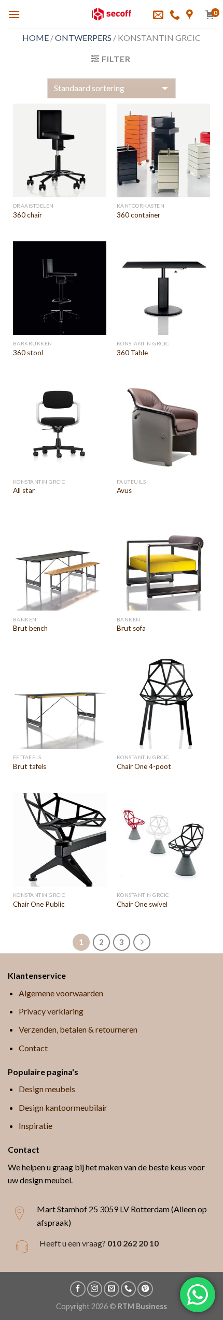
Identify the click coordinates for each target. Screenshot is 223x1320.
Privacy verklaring (51, 1011)
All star (24, 490)
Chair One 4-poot (144, 766)
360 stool (28, 353)
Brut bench (30, 628)
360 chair (27, 215)
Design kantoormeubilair (63, 1107)
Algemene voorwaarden (61, 993)
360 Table (132, 353)
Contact (33, 1048)
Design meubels (47, 1089)
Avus (124, 490)
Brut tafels (29, 766)
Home (35, 37)
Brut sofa (131, 628)
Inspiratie (35, 1125)
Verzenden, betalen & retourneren (78, 1029)
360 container (138, 215)
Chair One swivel (142, 904)
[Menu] (14, 14)
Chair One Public (39, 904)
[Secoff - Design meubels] (112, 14)
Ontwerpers (83, 37)
